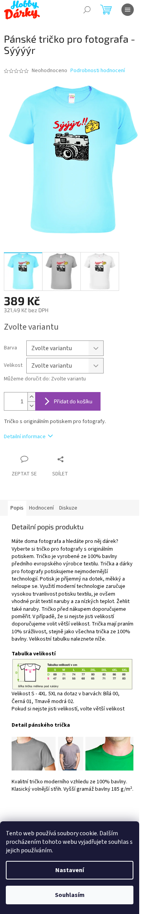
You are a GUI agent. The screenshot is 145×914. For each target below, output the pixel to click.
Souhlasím (70, 895)
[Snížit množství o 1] (31, 405)
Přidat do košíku (73, 401)
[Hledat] (87, 9)
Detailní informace (25, 437)
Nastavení (69, 870)
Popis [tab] (17, 508)
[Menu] (127, 9)
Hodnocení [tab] (41, 508)
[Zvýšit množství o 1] (31, 396)
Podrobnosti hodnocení (97, 70)
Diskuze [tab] (68, 508)
